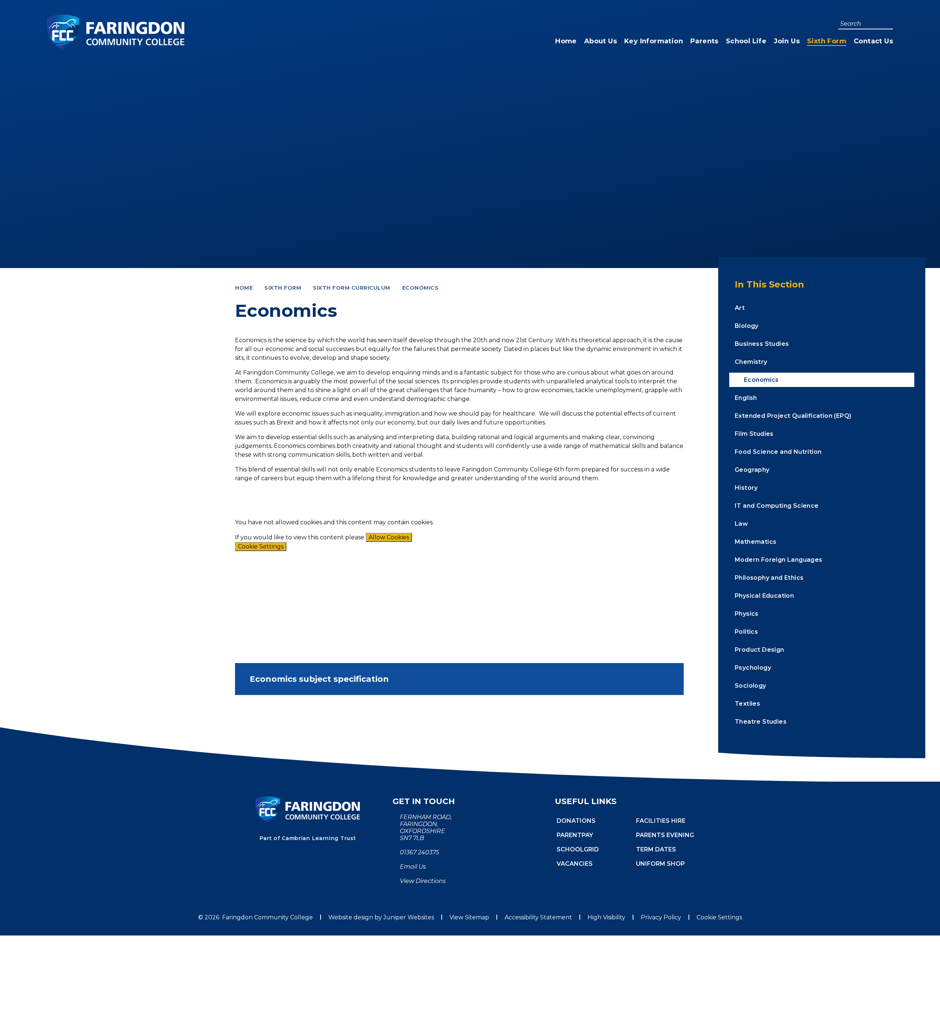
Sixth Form (282, 288)
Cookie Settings (260, 546)
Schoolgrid (578, 849)
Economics (420, 288)
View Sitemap (469, 917)
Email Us (413, 866)
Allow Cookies (389, 537)
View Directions (423, 880)
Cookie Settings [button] (719, 917)
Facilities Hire (661, 820)
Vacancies (575, 863)
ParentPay (575, 835)
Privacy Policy (661, 917)
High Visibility (606, 917)
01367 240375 (419, 852)
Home (244, 288)
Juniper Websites (408, 917)
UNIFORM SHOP (660, 863)
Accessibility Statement (538, 917)
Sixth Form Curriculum (351, 288)
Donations (576, 820)
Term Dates (656, 849)
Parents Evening (665, 835)
